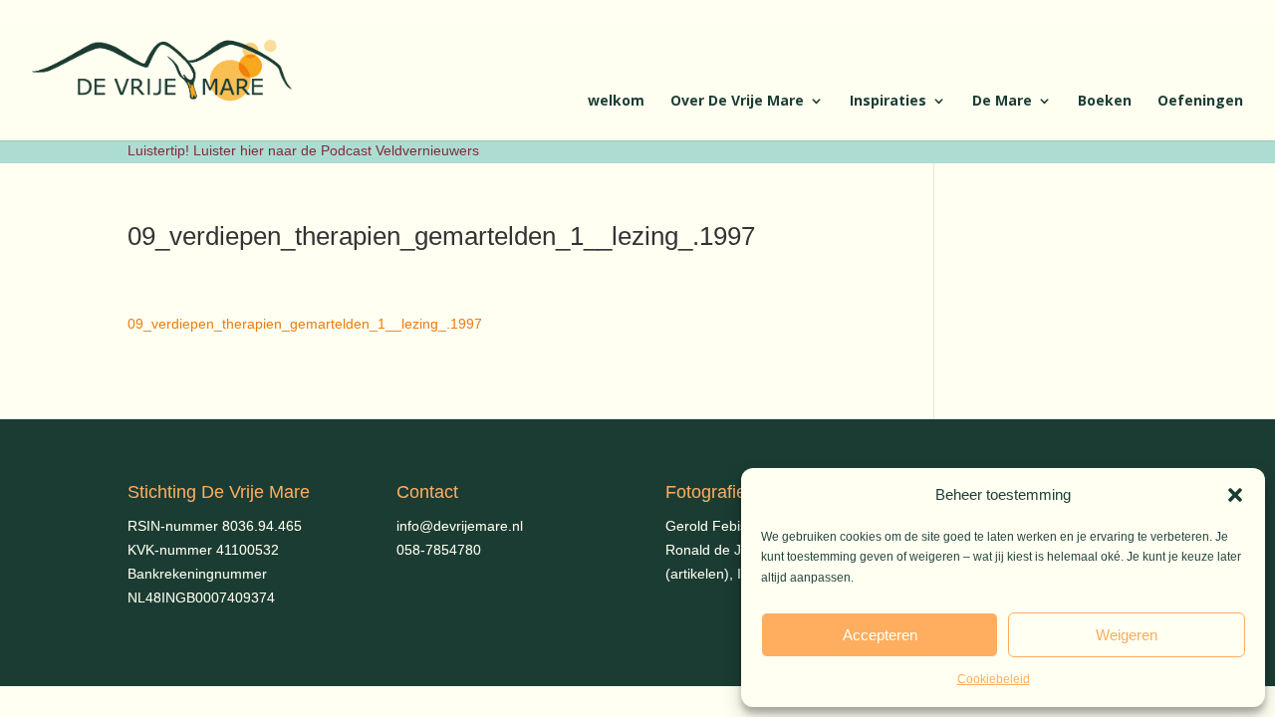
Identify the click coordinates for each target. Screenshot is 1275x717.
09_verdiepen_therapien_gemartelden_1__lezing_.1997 (305, 324)
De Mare (1002, 102)
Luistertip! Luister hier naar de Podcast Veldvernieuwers (303, 150)
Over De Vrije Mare (737, 102)
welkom (616, 102)
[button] (1235, 495)
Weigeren (1126, 634)
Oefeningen (1200, 102)
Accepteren (880, 634)
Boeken (1105, 102)
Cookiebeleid (993, 679)
